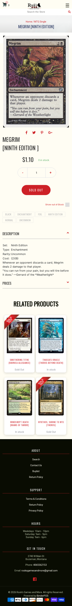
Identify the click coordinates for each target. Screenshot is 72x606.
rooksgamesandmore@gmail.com (39, 570)
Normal (9, 220)
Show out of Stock (54, 204)
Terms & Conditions (36, 499)
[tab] (36, 235)
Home (29, 21)
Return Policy (36, 504)
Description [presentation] (11, 233)
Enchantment (24, 214)
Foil (40, 214)
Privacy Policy (36, 510)
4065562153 (40, 565)
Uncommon (25, 220)
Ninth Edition (55, 214)
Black (8, 214)
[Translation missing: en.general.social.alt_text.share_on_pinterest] (42, 133)
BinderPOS (42, 595)
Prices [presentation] (7, 283)
